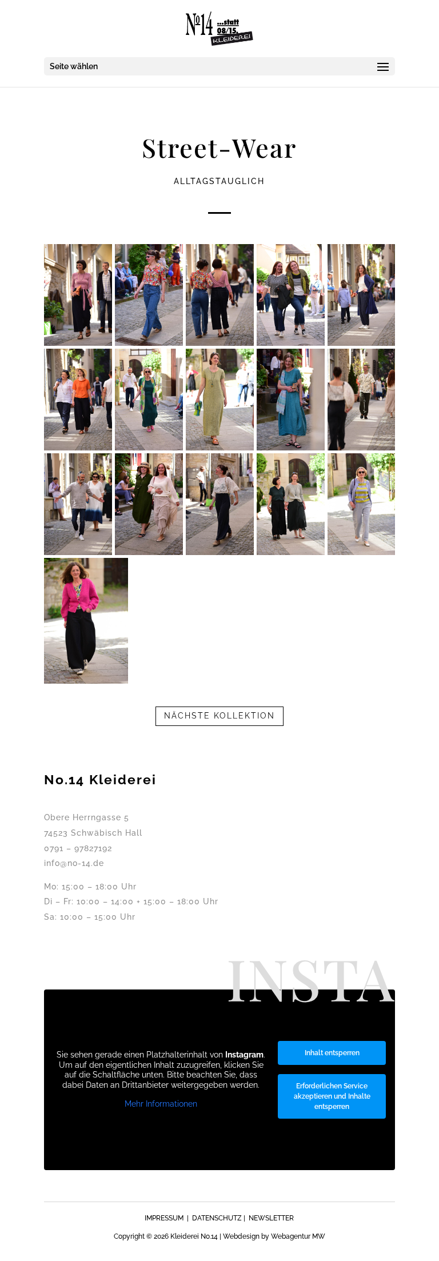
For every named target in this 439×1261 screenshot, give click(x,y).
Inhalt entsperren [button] (332, 1053)
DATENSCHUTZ (217, 1218)
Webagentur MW (298, 1236)
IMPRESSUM (164, 1218)
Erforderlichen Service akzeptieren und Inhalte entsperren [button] (332, 1096)
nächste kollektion (219, 715)
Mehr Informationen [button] (161, 1103)
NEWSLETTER (271, 1218)
